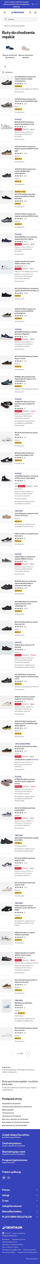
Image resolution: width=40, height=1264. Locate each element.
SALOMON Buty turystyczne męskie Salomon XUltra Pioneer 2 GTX (27, 676)
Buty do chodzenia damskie (25, 56)
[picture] (6, 82)
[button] (33, 132)
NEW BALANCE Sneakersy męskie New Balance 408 (24, 123)
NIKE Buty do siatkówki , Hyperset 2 (24, 1004)
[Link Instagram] (8, 1177)
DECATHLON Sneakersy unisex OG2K (26, 434)
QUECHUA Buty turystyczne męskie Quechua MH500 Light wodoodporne (26, 723)
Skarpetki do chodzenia (11, 1103)
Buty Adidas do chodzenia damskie (15, 1122)
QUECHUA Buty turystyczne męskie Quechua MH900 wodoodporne (25, 311)
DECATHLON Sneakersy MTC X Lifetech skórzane (26, 981)
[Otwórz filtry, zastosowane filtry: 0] (5, 66)
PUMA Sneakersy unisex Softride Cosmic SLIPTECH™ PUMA (25, 908)
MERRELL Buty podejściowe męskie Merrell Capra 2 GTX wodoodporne (25, 379)
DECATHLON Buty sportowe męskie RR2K (25, 809)
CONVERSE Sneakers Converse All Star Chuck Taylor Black (27, 477)
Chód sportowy (8, 1113)
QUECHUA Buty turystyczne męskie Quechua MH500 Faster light (27, 149)
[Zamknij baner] (36, 4)
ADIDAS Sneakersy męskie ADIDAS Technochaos (25, 954)
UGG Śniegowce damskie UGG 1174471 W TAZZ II (26, 514)
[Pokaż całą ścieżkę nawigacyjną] (3, 26)
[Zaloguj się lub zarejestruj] (30, 12)
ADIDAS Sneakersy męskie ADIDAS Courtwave (25, 934)
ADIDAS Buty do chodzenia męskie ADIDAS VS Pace (25, 558)
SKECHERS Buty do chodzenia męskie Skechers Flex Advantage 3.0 (26, 604)
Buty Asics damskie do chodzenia (15, 1119)
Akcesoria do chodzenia (11, 1116)
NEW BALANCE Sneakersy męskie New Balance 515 (24, 454)
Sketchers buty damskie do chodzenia (17, 1107)
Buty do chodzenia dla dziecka (10, 56)
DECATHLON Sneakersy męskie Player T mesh (27, 357)
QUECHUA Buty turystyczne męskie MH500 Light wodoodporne (25, 171)
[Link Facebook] (4, 1177)
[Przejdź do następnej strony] (28, 1053)
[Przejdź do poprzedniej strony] (12, 1053)
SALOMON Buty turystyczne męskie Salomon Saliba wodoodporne (25, 79)
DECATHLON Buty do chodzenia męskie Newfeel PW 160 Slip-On (27, 290)
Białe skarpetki (8, 1110)
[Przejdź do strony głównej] (17, 12)
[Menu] (4, 12)
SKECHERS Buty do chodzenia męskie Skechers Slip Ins (26, 238)
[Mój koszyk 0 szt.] (35, 12)
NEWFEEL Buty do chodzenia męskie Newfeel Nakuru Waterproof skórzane (25, 583)
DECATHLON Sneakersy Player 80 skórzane (26, 747)
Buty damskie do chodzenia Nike (14, 1125)
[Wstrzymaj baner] (32, 4)
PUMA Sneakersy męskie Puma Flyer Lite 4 (27, 535)
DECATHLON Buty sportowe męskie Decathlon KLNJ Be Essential (25, 196)
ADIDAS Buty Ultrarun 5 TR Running (25, 646)
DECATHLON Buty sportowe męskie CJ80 (25, 859)
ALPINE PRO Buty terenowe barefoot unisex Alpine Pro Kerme (25, 404)
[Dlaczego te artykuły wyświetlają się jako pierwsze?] (3, 72)
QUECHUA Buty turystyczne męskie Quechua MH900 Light (26, 100)
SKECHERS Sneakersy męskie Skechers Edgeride (26, 333)
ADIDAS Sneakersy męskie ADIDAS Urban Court (25, 262)
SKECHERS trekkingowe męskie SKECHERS (27, 839)
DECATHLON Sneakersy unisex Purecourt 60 (26, 623)
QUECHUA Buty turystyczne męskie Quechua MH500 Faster (26, 215)
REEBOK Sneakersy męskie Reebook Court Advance (25, 698)
